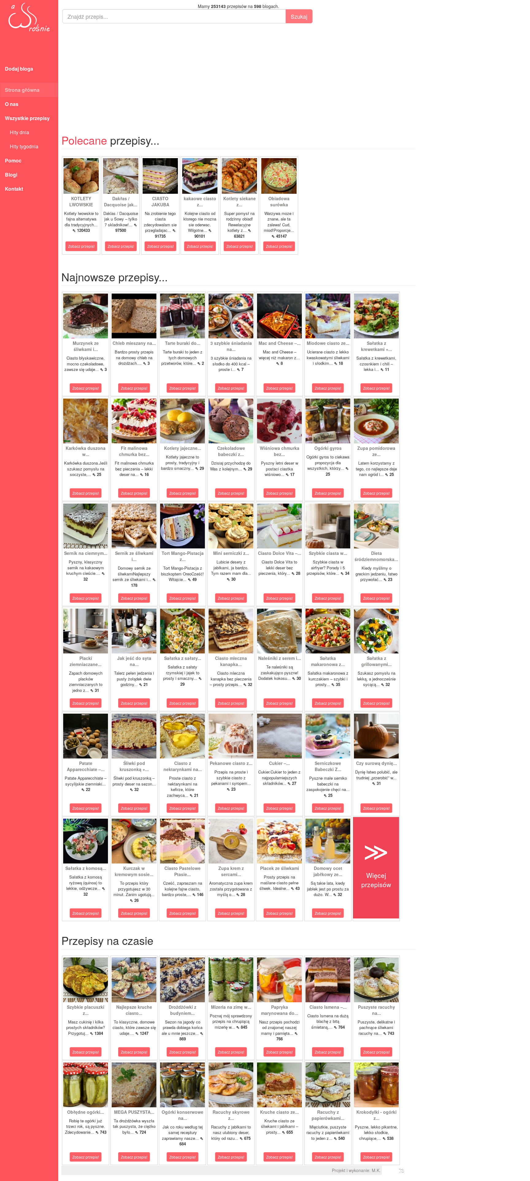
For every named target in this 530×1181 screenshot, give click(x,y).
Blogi (11, 174)
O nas (11, 103)
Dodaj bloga (19, 68)
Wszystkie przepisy (27, 118)
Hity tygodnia (21, 146)
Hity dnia (17, 132)
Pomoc (13, 160)
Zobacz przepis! (81, 246)
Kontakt (14, 188)
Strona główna (22, 89)
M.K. (376, 1170)
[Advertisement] (238, 72)
